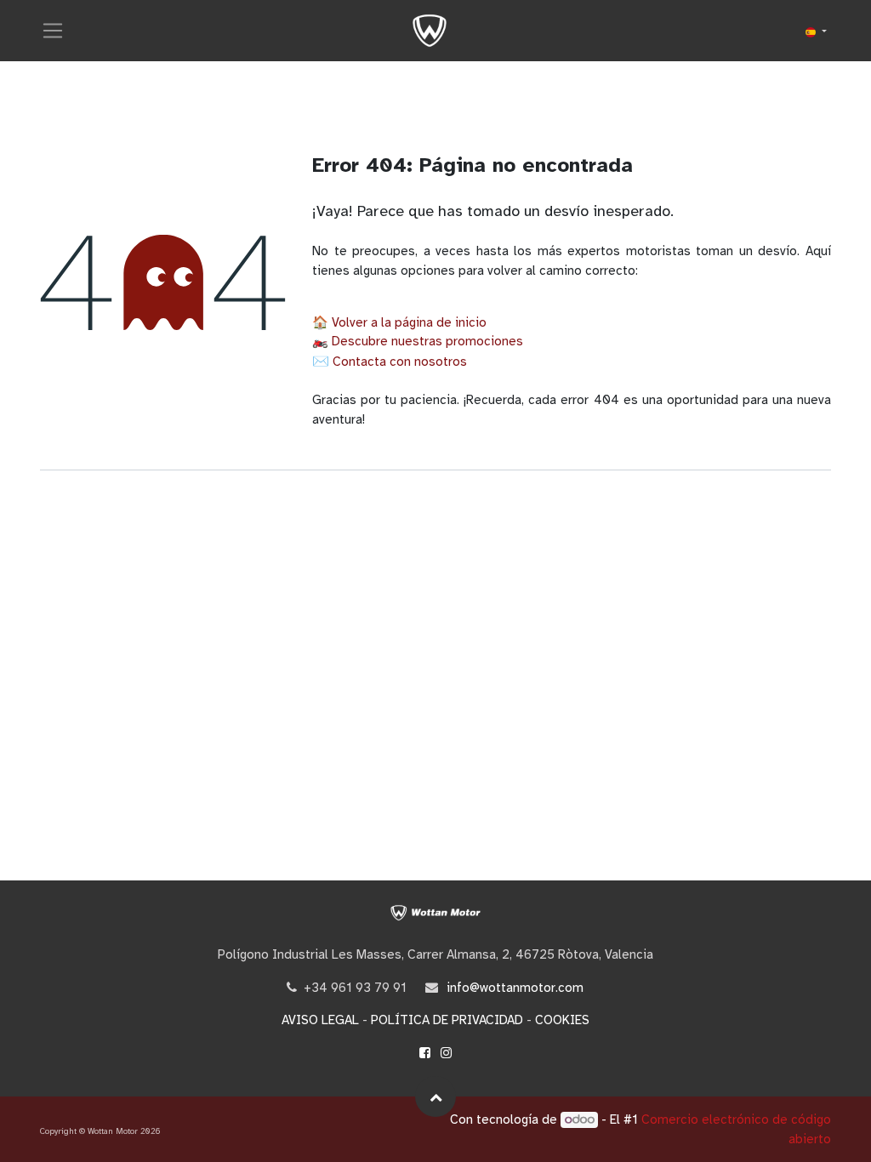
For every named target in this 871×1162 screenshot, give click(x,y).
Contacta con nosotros (400, 361)
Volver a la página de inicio (409, 322)
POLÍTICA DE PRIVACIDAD (447, 1020)
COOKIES (562, 1020)
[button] (435, 1096)
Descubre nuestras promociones (427, 341)
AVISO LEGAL (320, 1020)
